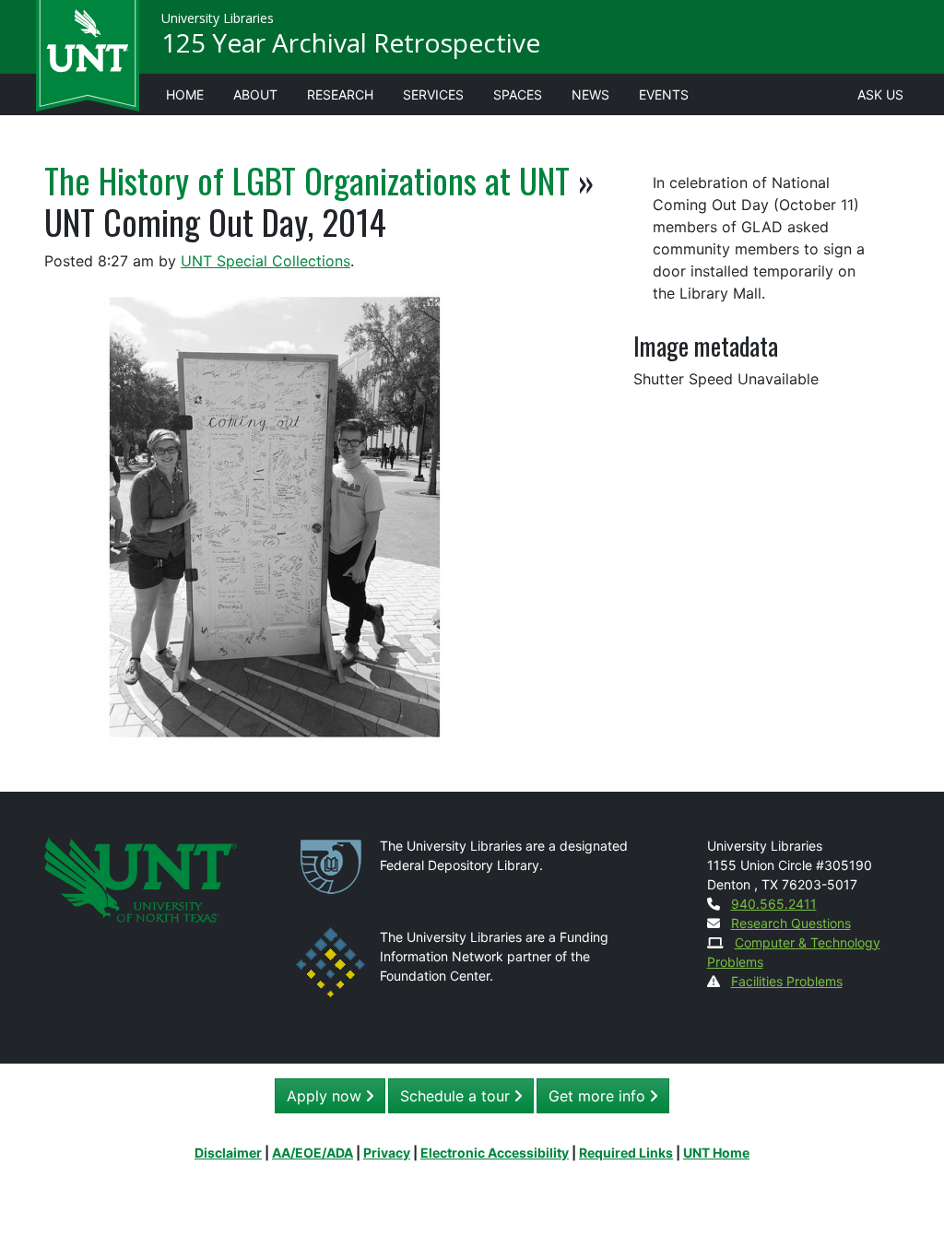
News (590, 94)
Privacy (386, 1152)
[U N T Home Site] (140, 878)
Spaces (517, 94)
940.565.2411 (774, 904)
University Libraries (217, 18)
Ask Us (880, 94)
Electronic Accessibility (494, 1152)
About (255, 94)
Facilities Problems (787, 981)
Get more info (599, 1096)
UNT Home (716, 1152)
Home (185, 94)
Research (340, 94)
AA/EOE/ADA (312, 1152)
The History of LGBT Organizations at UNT (307, 180)
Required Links (626, 1152)
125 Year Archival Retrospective (350, 42)
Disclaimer (228, 1152)
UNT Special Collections (265, 261)
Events (664, 94)
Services (433, 94)
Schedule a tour (457, 1096)
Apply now (326, 1096)
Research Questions (791, 923)
